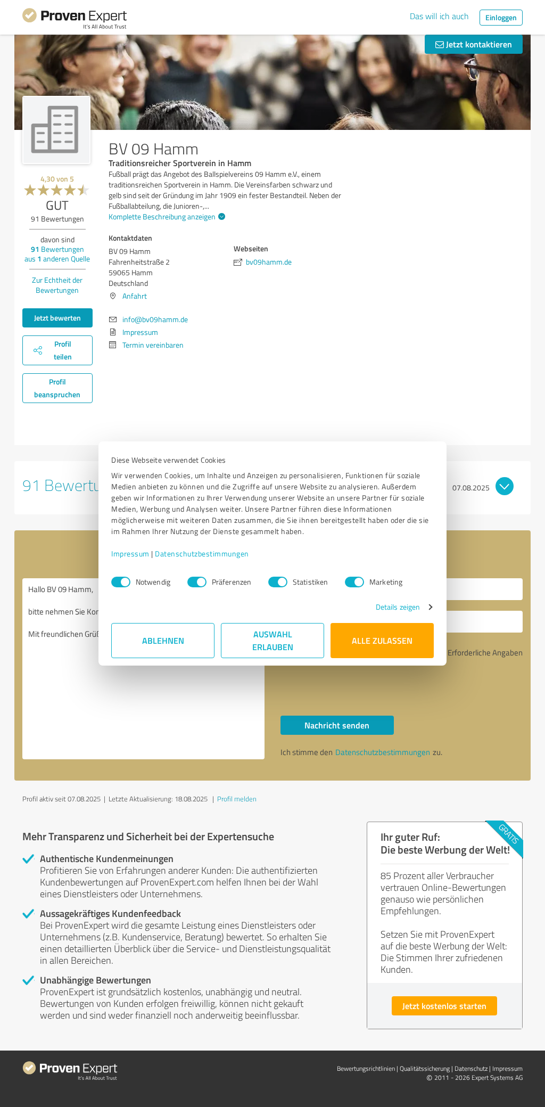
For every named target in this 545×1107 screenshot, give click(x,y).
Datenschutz (471, 1068)
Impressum (130, 553)
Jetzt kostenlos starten (444, 1005)
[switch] (197, 582)
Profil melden (237, 798)
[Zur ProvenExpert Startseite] (74, 20)
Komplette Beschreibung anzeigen (162, 216)
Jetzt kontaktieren (478, 44)
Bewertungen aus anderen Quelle (57, 254)
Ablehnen (163, 640)
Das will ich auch (439, 16)
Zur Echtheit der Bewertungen (57, 285)
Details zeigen (398, 607)
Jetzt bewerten (57, 318)
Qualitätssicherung (425, 1068)
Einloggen (501, 17)
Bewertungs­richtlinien (366, 1068)
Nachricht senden (336, 725)
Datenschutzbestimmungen (202, 553)
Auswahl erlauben (272, 640)
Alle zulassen (382, 640)
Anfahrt (134, 296)
